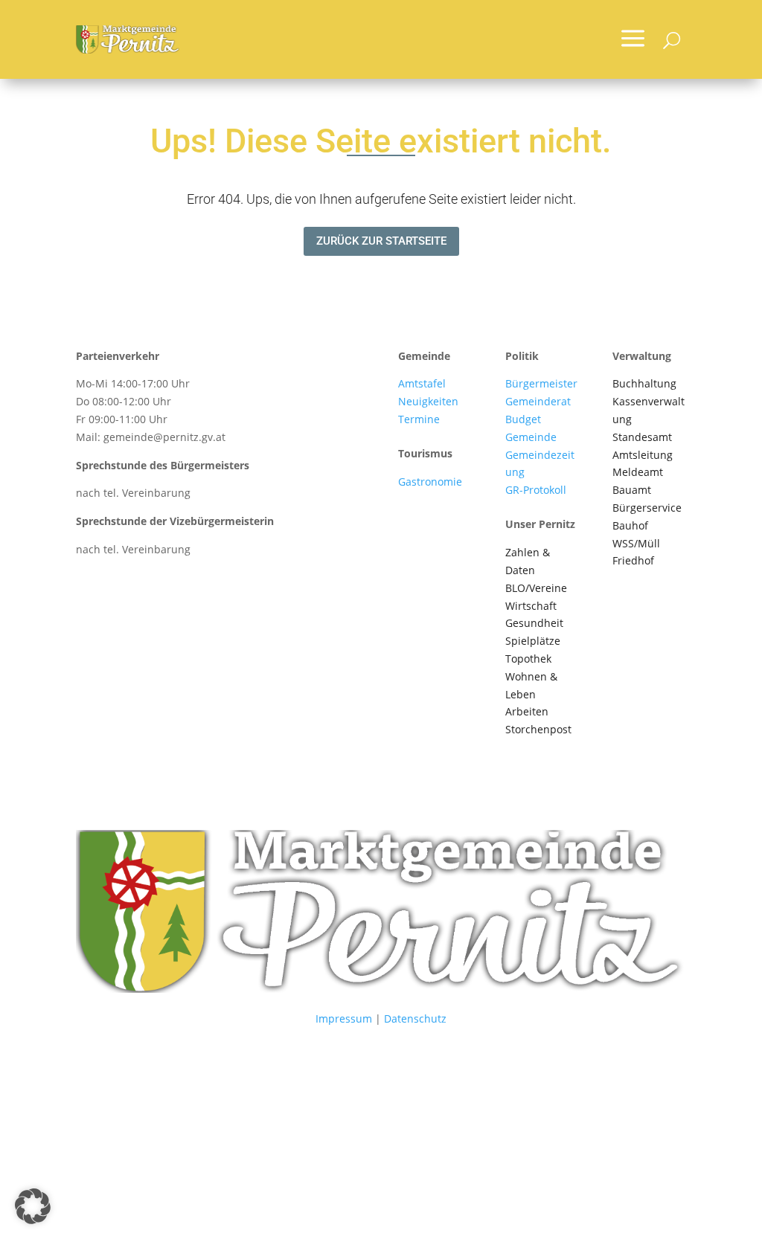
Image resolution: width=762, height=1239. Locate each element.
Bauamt (631, 490)
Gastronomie (430, 481)
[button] (32, 1206)
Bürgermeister (541, 383)
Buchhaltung (644, 383)
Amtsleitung (642, 455)
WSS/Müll (636, 543)
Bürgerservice (647, 508)
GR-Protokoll (535, 490)
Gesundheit (534, 623)
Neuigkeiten (428, 401)
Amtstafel (422, 383)
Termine (419, 419)
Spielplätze (532, 641)
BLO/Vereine (536, 588)
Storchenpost (538, 729)
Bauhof (630, 525)
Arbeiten (526, 711)
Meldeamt (637, 472)
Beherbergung (434, 499)
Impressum (344, 1018)
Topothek (528, 658)
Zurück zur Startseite (381, 241)
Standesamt (642, 437)
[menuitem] (633, 39)
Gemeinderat (538, 401)
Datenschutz (415, 1018)
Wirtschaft (531, 606)
